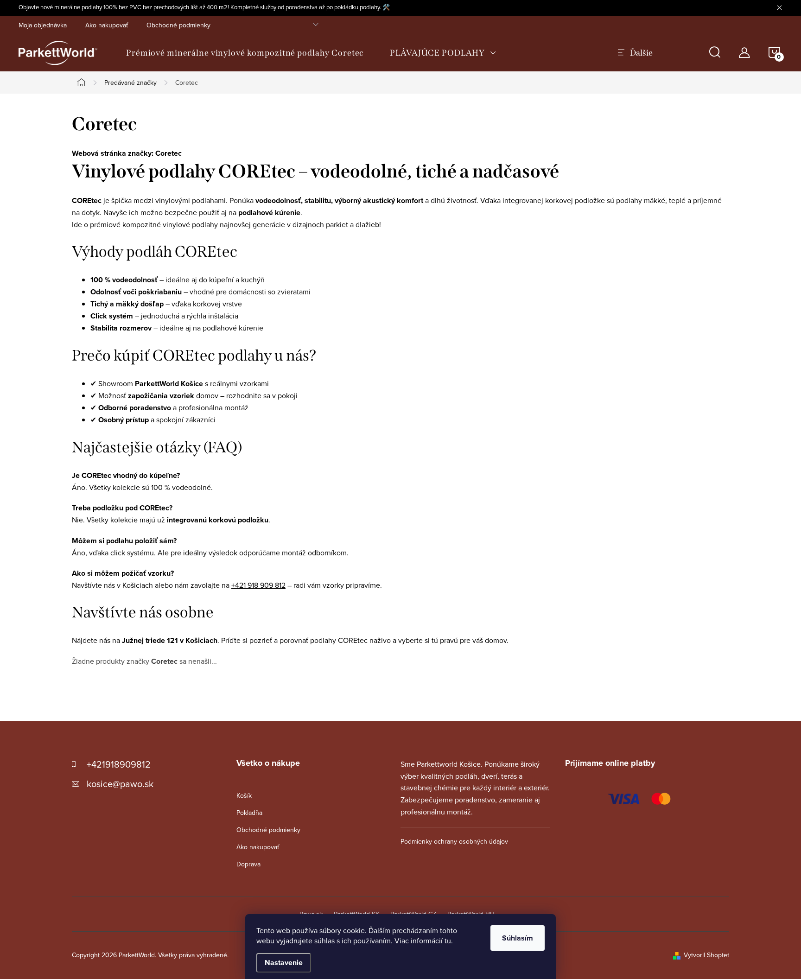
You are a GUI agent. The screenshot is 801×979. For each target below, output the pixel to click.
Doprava (248, 864)
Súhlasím (517, 938)
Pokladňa (249, 812)
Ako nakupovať (106, 25)
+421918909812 (119, 764)
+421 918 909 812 (258, 585)
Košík (244, 795)
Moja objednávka (43, 25)
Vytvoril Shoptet (706, 955)
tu (448, 940)
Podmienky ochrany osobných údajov (454, 841)
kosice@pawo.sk (120, 783)
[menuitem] (245, 52)
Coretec (168, 153)
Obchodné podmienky (178, 25)
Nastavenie (284, 962)
